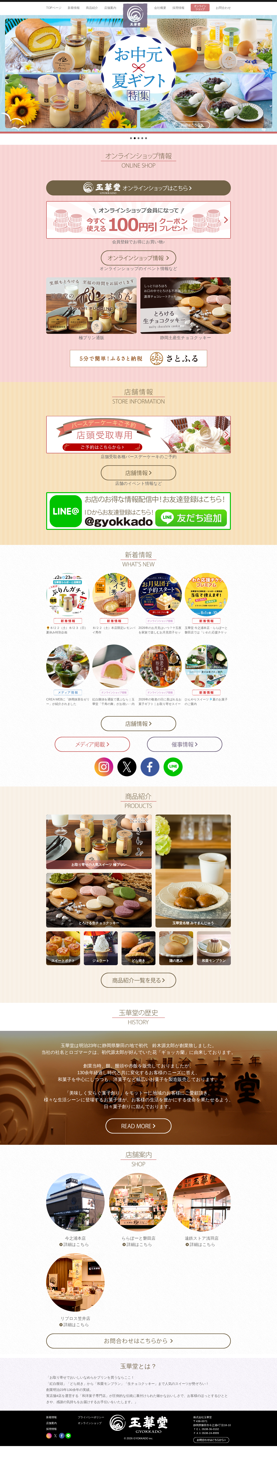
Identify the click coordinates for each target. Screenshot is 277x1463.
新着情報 (74, 7)
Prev (5, 74)
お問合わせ (223, 7)
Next (272, 74)
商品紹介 (92, 7)
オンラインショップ (90, 1423)
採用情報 (178, 7)
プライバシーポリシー (91, 1417)
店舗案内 (110, 7)
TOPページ (53, 7)
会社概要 (160, 7)
